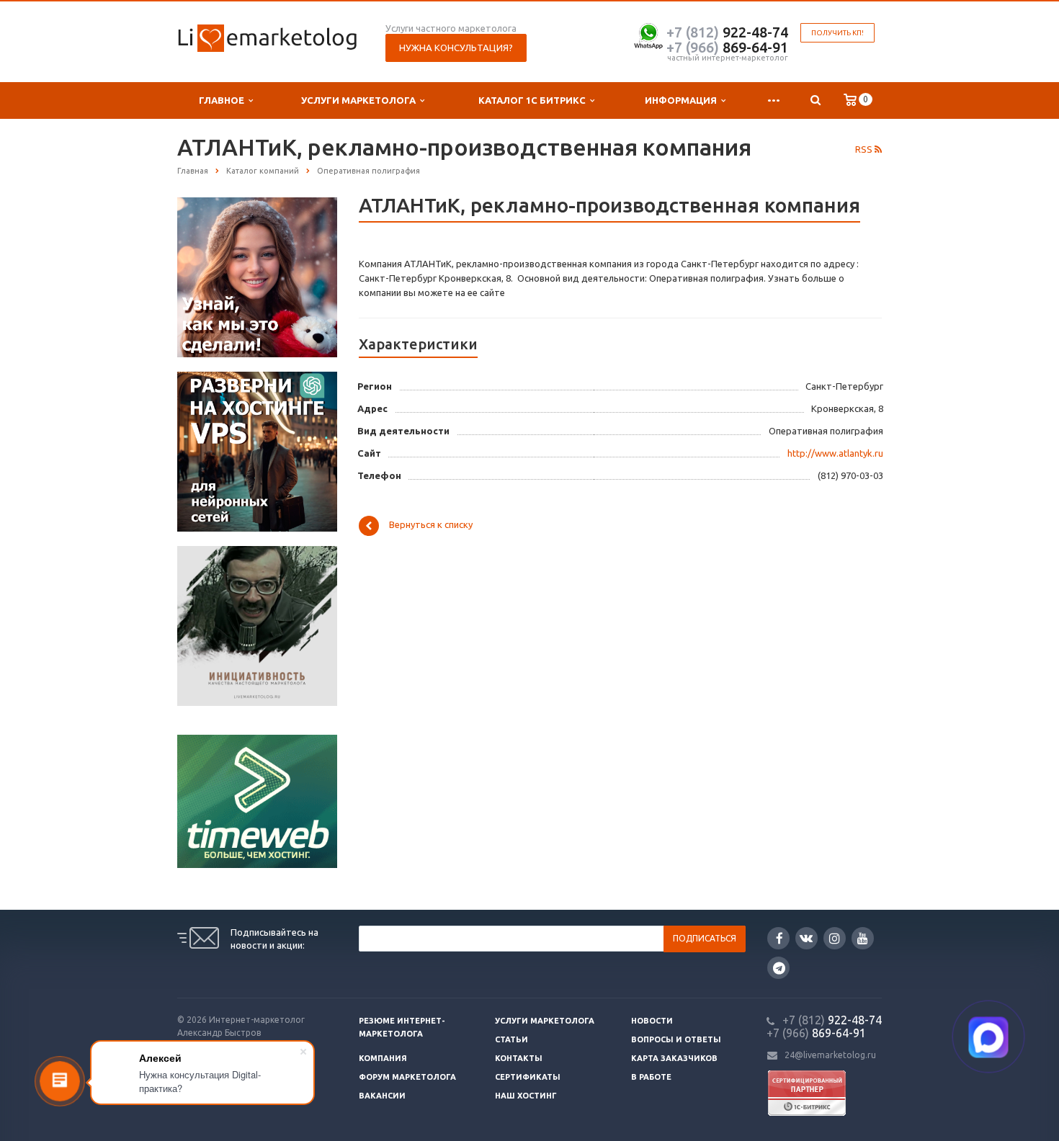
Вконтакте (806, 938)
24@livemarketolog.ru (830, 1055)
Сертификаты (527, 1077)
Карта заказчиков (674, 1058)
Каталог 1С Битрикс (534, 100)
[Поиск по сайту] (815, 100)
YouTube (863, 938)
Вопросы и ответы (676, 1039)
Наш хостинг (526, 1095)
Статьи (511, 1039)
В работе (651, 1077)
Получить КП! (837, 33)
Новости (652, 1020)
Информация (683, 100)
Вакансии (382, 1095)
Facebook (778, 938)
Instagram (834, 938)
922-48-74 (727, 32)
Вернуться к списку (431, 525)
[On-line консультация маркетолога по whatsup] (648, 34)
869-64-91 (727, 47)
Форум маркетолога (407, 1077)
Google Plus (778, 968)
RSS (865, 149)
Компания (383, 1058)
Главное (224, 100)
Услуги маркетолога (360, 100)
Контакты (518, 1058)
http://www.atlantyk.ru (835, 453)
